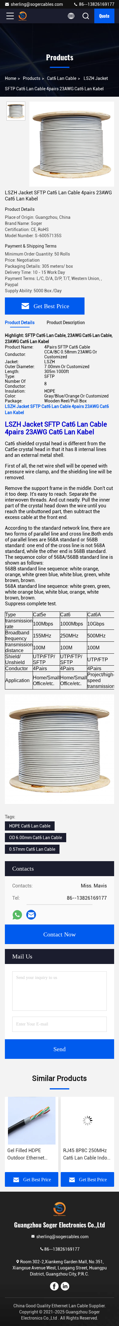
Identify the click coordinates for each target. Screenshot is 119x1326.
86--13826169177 (96, 4)
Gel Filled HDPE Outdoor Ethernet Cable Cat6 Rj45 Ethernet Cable (25, 1155)
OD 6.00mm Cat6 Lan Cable (35, 837)
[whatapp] (17, 915)
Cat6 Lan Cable (61, 78)
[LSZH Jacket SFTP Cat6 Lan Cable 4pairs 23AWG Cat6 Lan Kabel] (71, 144)
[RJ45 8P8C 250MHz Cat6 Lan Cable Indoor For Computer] (87, 1121)
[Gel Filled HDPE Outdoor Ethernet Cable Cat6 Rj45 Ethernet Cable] (31, 1121)
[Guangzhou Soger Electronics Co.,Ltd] (30, 16)
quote (104, 16)
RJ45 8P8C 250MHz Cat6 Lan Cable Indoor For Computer (87, 1155)
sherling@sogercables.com (37, 4)
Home (10, 78)
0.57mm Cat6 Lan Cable (32, 849)
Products (31, 78)
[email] (31, 915)
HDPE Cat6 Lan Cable (29, 826)
